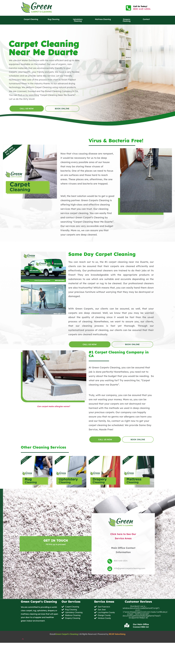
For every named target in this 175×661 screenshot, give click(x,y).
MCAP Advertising (117, 634)
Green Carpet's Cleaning (66, 634)
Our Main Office (141, 624)
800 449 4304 (141, 9)
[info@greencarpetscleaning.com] (109, 569)
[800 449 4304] (109, 561)
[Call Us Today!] (128, 8)
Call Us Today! (140, 6)
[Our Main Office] (127, 625)
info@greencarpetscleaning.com (129, 568)
